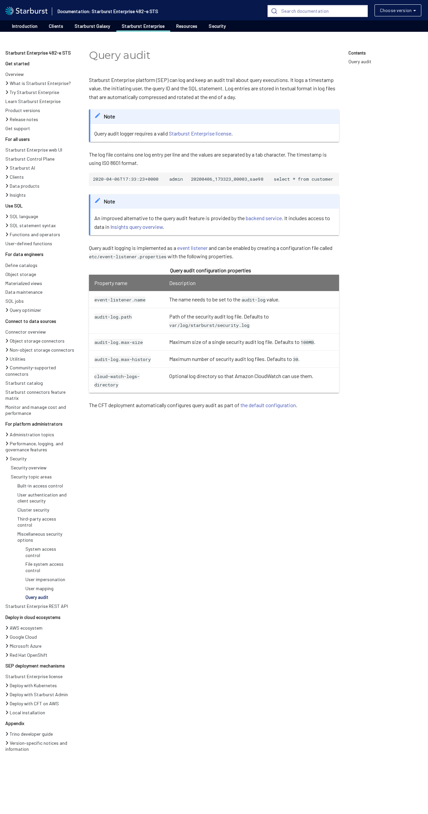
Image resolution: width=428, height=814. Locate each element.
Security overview (28, 467)
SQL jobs (14, 301)
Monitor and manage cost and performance (35, 410)
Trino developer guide (31, 734)
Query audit (36, 597)
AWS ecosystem (26, 628)
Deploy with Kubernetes (33, 685)
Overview (14, 74)
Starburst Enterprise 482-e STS (38, 53)
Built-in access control (40, 485)
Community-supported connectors (30, 370)
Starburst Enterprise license (34, 676)
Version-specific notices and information (36, 746)
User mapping (39, 588)
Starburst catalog (24, 383)
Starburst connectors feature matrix (35, 395)
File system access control (44, 567)
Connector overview (25, 332)
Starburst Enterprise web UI (33, 150)
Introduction (24, 26)
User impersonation (45, 579)
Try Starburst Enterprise (34, 92)
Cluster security (33, 510)
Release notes (24, 119)
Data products (24, 186)
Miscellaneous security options (39, 537)
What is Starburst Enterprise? (40, 83)
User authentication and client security (42, 498)
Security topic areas (31, 476)
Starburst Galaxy (92, 26)
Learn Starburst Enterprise (33, 101)
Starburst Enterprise (143, 26)
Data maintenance (23, 292)
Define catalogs (21, 265)
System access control (40, 552)
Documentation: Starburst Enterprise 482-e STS (108, 11)
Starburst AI (22, 168)
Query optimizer (25, 310)
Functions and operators (35, 234)
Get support (17, 128)
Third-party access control (36, 522)
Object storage (20, 274)
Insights (18, 195)
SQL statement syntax (33, 225)
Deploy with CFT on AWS (34, 703)
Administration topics (32, 434)
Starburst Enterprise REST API (36, 606)
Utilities (17, 359)
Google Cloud (23, 637)
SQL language (24, 216)
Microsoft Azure (25, 646)
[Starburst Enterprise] (26, 10)
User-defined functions (28, 243)
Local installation (27, 712)
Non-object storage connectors (42, 350)
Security (217, 26)
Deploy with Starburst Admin (39, 694)
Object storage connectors (37, 341)
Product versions (22, 110)
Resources (187, 26)
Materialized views (23, 283)
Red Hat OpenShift (28, 655)
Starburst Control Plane (30, 159)
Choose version (396, 10)
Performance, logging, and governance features (34, 446)
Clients (56, 26)
